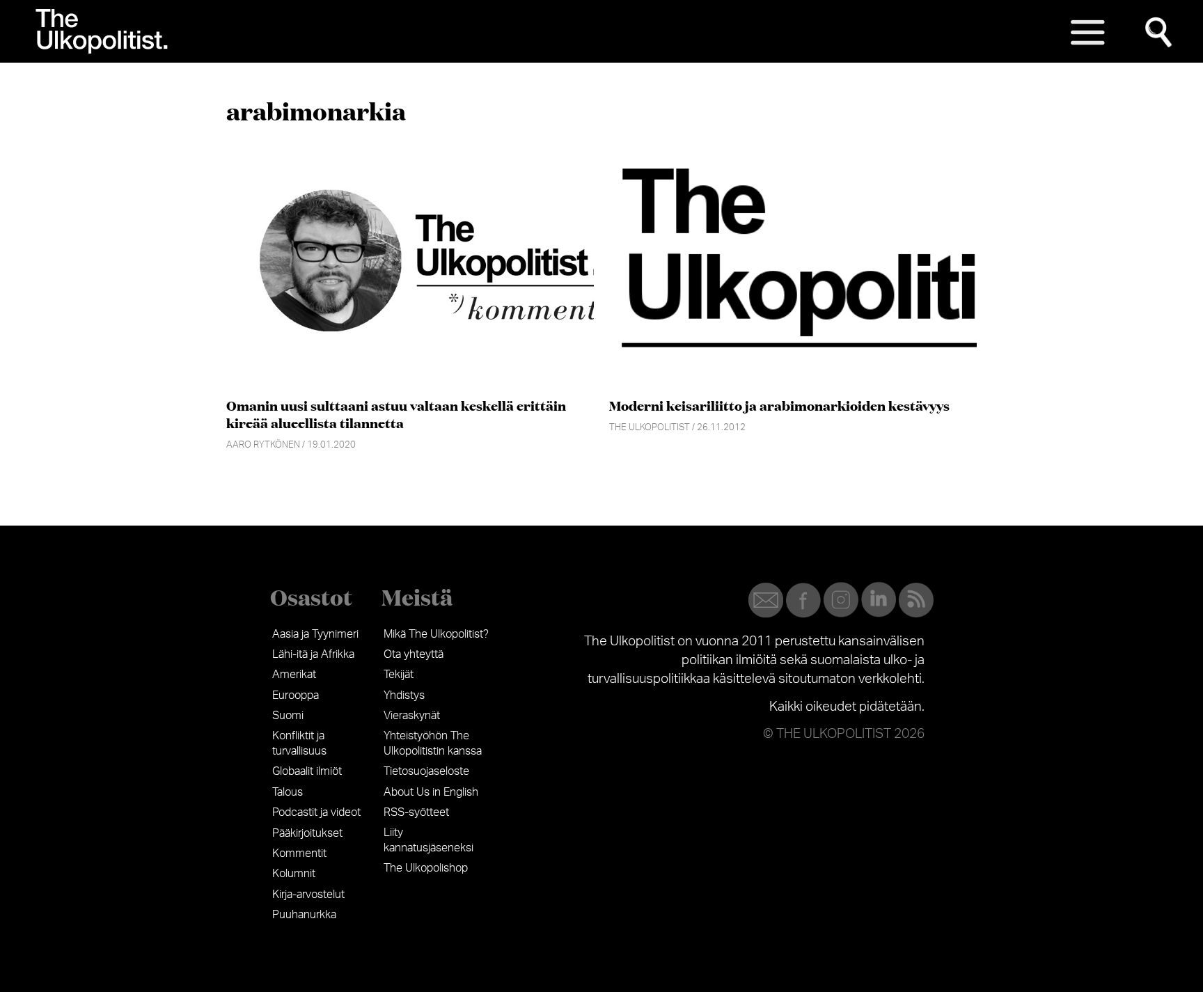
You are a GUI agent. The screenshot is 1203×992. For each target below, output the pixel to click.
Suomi (288, 715)
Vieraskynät (412, 715)
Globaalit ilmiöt (307, 771)
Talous (287, 792)
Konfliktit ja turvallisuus (299, 743)
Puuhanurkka (304, 914)
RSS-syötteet (416, 812)
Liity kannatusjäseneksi (428, 840)
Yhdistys (404, 695)
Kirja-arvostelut (308, 894)
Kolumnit (293, 873)
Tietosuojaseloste (426, 771)
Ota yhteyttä (413, 654)
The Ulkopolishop (426, 868)
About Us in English (431, 792)
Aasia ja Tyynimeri (315, 634)
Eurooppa (295, 695)
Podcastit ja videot (316, 812)
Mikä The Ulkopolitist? (436, 634)
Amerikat (294, 674)
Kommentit (299, 853)
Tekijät (399, 674)
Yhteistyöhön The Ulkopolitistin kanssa (433, 743)
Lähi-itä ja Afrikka (313, 654)
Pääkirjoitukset (307, 833)
